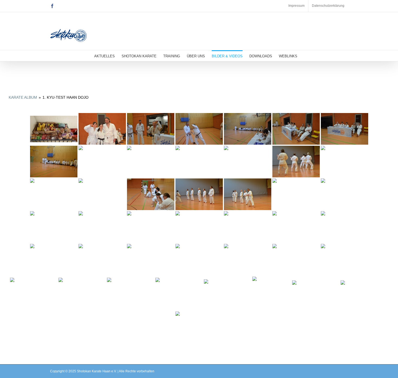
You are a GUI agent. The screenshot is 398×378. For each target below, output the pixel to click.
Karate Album (23, 97)
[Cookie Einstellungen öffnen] (11, 371)
